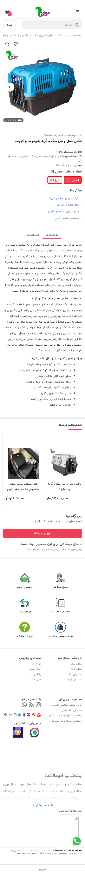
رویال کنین (35, 669)
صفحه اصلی (74, 35)
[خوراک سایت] (31, 705)
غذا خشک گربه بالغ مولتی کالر (65, 715)
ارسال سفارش (60, 587)
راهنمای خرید (24, 587)
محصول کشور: (70, 217)
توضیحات (52, 234)
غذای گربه (76, 669)
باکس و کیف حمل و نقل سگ (47, 156)
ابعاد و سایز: (73, 171)
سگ (60, 35)
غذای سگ (76, 664)
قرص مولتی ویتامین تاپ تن (66, 705)
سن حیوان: (72, 211)
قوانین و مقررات (60, 611)
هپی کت (36, 679)
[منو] (77, 12)
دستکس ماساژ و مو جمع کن (66, 721)
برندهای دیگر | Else (65, 165)
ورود (9, 24)
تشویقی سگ (74, 674)
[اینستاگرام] (38, 705)
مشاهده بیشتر (45, 805)
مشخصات (33, 234)
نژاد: (76, 204)
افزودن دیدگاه (42, 533)
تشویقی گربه (75, 679)
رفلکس (37, 674)
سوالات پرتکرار (25, 636)
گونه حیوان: (71, 198)
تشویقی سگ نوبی (72, 710)
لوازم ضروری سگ (43, 35)
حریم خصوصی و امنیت (60, 636)
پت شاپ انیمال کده (39, 850)
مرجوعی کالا (24, 611)
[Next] (9, 87)
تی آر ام (36, 664)
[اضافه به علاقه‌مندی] (16, 44)
